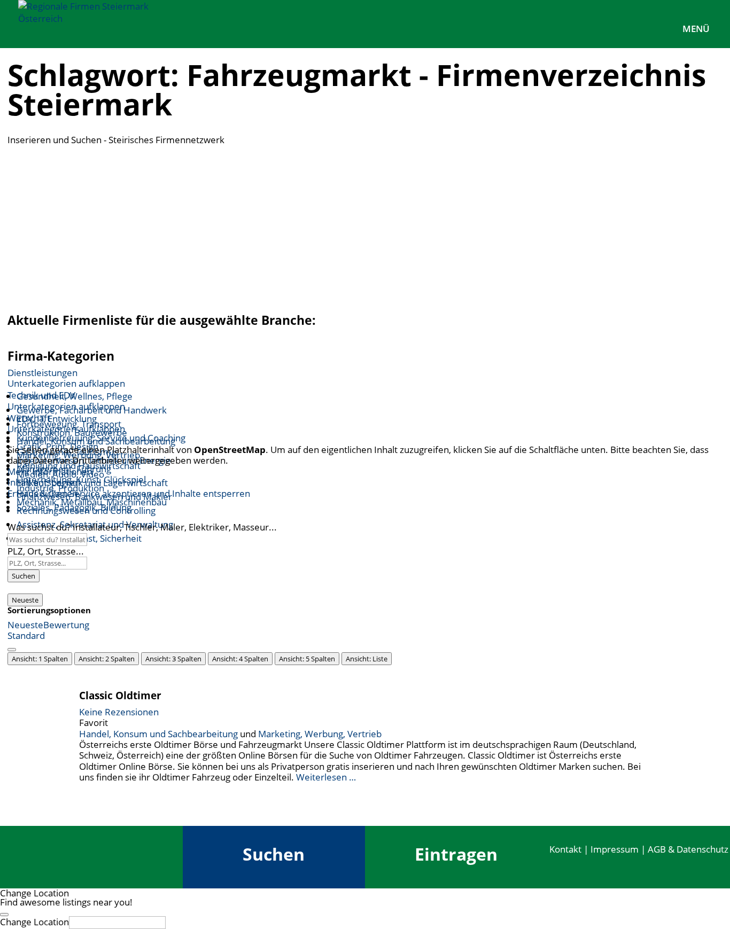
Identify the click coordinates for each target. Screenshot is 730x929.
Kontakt (565, 849)
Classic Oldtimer (120, 695)
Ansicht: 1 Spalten (40, 658)
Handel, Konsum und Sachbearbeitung (158, 734)
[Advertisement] (365, 226)
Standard (26, 635)
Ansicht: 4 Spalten (240, 658)
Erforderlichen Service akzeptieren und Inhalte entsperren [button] (128, 493)
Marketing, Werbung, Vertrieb (320, 734)
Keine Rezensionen (119, 712)
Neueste (25, 600)
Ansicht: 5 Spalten (307, 658)
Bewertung (66, 625)
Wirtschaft (28, 418)
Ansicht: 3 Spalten (173, 658)
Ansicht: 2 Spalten (107, 658)
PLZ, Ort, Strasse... (45, 551)
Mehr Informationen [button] (49, 471)
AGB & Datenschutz (688, 849)
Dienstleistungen (42, 372)
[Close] (4, 914)
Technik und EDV (41, 395)
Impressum (615, 849)
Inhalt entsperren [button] (43, 482)
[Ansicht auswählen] (11, 649)
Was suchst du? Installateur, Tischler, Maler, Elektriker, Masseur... (142, 527)
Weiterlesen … (326, 777)
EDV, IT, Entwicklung (57, 418)
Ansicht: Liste (366, 658)
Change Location (34, 922)
